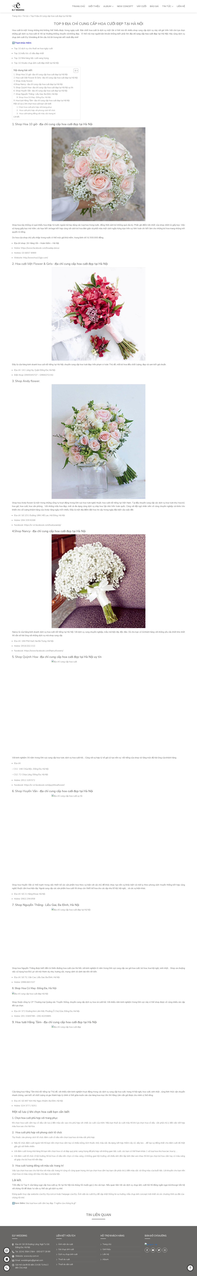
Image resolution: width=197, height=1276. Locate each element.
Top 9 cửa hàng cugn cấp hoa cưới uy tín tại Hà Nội (47, 1185)
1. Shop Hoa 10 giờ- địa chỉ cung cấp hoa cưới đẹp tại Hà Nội (41, 74)
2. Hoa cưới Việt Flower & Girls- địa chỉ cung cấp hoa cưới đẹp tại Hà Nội (46, 77)
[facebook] (151, 1244)
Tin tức (167, 6)
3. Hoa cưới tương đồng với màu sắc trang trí (36, 113)
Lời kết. (17, 116)
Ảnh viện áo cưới (65, 1244)
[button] (75, 70)
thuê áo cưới (119, 1122)
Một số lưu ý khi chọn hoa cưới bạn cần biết (33, 103)
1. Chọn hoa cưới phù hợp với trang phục (34, 107)
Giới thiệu (94, 6)
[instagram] (164, 1250)
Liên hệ (181, 6)
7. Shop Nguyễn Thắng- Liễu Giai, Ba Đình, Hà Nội (36, 94)
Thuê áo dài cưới (65, 1264)
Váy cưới (141, 6)
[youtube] (153, 1250)
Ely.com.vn (51, 1194)
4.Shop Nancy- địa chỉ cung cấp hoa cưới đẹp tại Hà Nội (38, 84)
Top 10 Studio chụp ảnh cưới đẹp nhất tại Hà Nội (36, 63)
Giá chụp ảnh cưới (66, 1249)
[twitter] (159, 1250)
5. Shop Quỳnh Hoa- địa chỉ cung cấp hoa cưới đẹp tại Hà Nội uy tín (43, 87)
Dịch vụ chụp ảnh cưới (67, 1254)
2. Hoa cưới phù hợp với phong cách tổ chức (36, 110)
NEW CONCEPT (125, 6)
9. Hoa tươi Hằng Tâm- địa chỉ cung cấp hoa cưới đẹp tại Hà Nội (42, 100)
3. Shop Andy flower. (23, 81)
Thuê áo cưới (64, 1259)
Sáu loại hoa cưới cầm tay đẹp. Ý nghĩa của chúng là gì (50, 1203)
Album (107, 6)
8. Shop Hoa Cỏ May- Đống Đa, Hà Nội (34, 97)
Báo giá (154, 6)
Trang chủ (78, 6)
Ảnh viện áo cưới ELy (87, 1194)
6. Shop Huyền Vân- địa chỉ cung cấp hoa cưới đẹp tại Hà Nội (40, 90)
